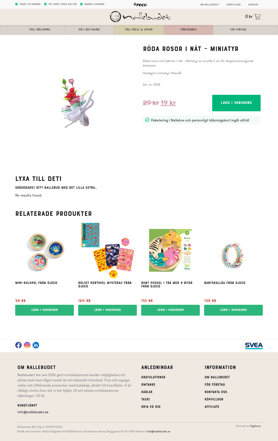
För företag (215, 385)
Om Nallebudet (209, 4)
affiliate (212, 407)
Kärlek (146, 392)
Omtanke (148, 385)
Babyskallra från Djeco (224, 283)
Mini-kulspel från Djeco (36, 283)
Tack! (145, 399)
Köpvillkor (234, 4)
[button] (236, 103)
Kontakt (253, 4)
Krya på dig (151, 407)
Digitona (255, 426)
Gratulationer (153, 377)
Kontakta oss (216, 392)
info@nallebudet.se (32, 412)
